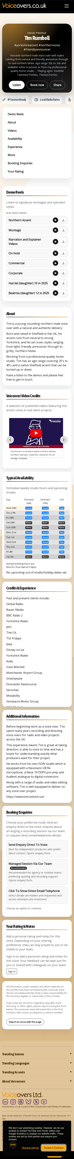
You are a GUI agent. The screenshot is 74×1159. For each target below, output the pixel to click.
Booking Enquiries (20, 163)
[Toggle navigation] (67, 5)
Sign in (11, 971)
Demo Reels (16, 114)
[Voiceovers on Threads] (21, 1102)
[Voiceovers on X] (36, 1102)
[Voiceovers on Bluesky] (28, 1102)
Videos (12, 131)
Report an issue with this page (25, 1021)
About (12, 122)
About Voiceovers (13, 1081)
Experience (15, 147)
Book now (37, 85)
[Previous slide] (10, 440)
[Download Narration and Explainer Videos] (63, 241)
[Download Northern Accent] (63, 220)
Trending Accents (13, 1072)
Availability (15, 139)
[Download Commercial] (63, 263)
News (13, 1144)
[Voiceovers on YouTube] (44, 1102)
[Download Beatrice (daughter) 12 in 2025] (63, 293)
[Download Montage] (63, 230)
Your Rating (16, 171)
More (11, 155)
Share (57, 85)
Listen (17, 85)
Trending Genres (13, 1054)
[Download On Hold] (63, 253)
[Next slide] (64, 440)
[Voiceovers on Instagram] (13, 1102)
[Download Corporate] (63, 273)
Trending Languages (15, 1063)
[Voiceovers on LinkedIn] (5, 1102)
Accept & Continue (53, 1147)
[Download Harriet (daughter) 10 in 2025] (63, 283)
